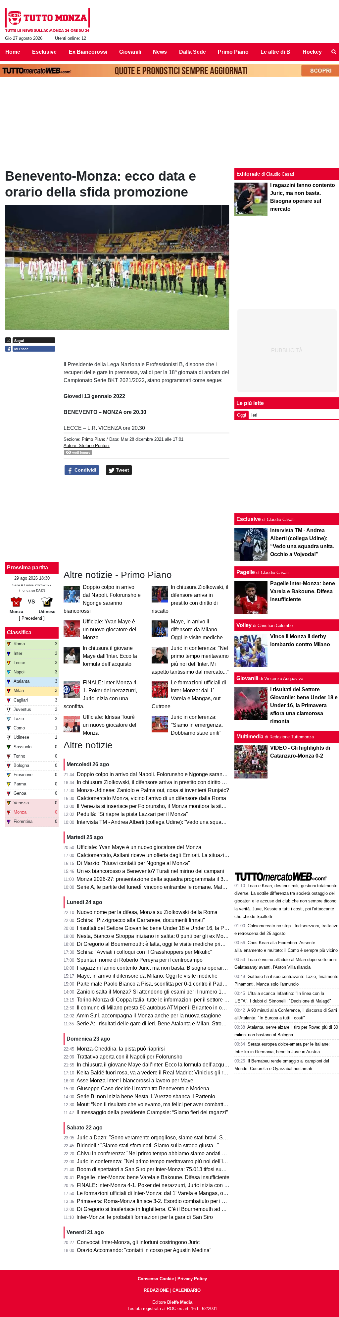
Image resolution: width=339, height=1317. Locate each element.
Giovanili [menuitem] (130, 52)
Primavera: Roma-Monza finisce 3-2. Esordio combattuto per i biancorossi (163, 1201)
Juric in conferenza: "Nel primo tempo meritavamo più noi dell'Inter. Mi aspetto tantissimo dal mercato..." (197, 1161)
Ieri (254, 415)
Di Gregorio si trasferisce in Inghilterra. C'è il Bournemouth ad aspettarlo (161, 1209)
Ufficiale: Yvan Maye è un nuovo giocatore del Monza (109, 629)
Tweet (122, 470)
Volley (244, 625)
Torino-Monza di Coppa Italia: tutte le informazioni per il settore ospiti (157, 999)
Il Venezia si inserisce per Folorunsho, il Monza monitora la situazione (158, 806)
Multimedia (250, 736)
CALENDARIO (186, 1290)
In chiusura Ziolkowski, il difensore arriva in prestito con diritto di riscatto (160, 782)
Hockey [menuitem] (312, 52)
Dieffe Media (179, 1302)
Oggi (241, 415)
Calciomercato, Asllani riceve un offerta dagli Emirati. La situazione (155, 855)
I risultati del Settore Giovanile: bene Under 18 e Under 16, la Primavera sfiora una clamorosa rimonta (195, 928)
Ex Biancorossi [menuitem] (88, 52)
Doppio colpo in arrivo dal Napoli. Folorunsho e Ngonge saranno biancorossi (167, 774)
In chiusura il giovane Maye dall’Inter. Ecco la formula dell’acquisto (110, 656)
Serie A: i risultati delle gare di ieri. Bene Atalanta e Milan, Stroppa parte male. (167, 1023)
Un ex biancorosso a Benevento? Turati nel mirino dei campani (150, 871)
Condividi (84, 470)
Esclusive (248, 519)
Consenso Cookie (156, 1278)
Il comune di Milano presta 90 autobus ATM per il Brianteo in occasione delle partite (174, 1007)
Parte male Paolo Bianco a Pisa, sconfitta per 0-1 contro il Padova (154, 984)
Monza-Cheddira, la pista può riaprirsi (121, 1049)
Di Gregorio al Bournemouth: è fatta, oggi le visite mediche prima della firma (165, 944)
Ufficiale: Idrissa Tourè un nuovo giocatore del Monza (109, 725)
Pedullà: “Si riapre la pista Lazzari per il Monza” (132, 814)
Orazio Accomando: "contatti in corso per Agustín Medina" (144, 1250)
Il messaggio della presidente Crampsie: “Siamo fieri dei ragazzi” (152, 1112)
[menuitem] (333, 52)
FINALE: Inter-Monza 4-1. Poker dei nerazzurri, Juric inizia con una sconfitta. (166, 1185)
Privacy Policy (192, 1278)
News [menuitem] (160, 52)
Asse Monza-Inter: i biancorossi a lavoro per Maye (134, 1080)
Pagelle (245, 572)
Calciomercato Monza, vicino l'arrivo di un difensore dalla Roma (151, 798)
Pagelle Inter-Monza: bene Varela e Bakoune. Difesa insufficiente (153, 1177)
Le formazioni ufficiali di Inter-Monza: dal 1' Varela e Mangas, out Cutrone (162, 1193)
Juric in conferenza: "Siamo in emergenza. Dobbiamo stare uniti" (197, 725)
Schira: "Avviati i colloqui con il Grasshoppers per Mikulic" (144, 952)
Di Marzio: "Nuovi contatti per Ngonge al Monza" (133, 863)
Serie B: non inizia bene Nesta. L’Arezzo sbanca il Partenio (146, 1096)
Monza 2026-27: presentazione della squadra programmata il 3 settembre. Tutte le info (177, 879)
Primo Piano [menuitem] (233, 52)
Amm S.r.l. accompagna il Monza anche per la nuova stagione (148, 1015)
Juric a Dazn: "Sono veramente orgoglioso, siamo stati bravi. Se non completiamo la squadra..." (188, 1137)
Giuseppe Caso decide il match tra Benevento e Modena (143, 1088)
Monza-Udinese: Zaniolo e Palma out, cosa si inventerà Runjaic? (153, 790)
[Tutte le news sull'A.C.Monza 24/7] (47, 20)
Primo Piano (93, 439)
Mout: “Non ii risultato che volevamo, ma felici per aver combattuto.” (155, 1104)
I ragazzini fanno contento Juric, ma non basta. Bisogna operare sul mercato (165, 968)
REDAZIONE (156, 1290)
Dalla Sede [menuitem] (192, 52)
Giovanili (247, 678)
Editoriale (248, 174)
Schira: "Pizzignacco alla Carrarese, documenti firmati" (141, 920)
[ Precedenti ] (32, 618)
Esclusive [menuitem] (44, 52)
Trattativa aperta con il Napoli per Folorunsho (129, 1056)
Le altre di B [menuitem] (275, 52)
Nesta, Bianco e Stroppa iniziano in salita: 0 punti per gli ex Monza (154, 936)
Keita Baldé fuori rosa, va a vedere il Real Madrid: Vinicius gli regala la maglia (168, 1072)
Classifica (19, 632)
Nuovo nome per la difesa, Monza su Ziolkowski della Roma (147, 912)
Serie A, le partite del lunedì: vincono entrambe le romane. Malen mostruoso (165, 887)
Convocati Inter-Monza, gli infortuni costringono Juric (138, 1242)
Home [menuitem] (12, 52)
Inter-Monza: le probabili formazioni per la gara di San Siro (144, 1217)
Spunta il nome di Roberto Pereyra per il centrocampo (140, 960)
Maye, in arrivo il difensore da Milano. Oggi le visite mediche (197, 629)
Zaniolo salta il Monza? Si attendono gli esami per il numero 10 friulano (160, 992)
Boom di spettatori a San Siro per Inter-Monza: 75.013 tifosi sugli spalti (159, 1169)
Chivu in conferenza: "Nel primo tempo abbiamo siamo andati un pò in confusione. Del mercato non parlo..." (202, 1153)
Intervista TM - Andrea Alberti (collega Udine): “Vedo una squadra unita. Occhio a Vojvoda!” (183, 822)
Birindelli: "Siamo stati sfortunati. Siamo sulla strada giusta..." (148, 1145)
